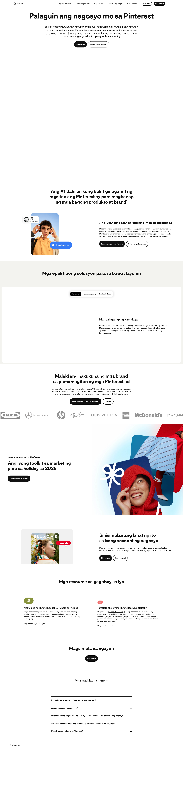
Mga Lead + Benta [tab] (105, 294)
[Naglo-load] (20, 511)
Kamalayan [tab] (75, 294)
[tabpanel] (91, 325)
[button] (91, 415)
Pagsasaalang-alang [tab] (89, 294)
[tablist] (91, 294)
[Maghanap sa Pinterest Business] (168, 4)
